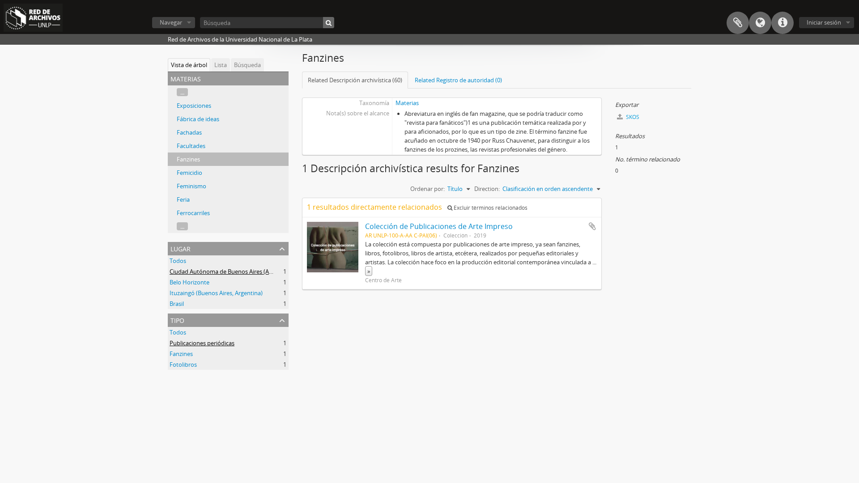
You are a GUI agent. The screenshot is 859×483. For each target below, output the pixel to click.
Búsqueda (247, 65)
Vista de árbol (189, 65)
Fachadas (189, 132)
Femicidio (189, 173)
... (182, 92)
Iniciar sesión (824, 22)
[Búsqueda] (328, 22)
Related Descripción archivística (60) (355, 80)
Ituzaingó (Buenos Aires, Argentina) (216, 293)
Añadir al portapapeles (592, 226)
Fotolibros (183, 364)
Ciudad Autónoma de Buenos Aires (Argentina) (231, 271)
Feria (183, 199)
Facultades (191, 146)
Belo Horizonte (189, 282)
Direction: (487, 189)
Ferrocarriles (193, 213)
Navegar (171, 22)
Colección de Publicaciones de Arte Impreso (439, 226)
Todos (178, 261)
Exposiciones (194, 106)
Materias (407, 103)
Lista (220, 65)
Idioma (760, 23)
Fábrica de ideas (198, 119)
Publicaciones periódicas (202, 343)
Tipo (177, 320)
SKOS (632, 117)
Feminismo (191, 186)
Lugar (180, 248)
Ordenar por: (427, 189)
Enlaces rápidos (782, 23)
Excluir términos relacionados (489, 208)
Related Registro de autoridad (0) (458, 80)
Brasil (177, 304)
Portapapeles (738, 23)
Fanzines (188, 159)
